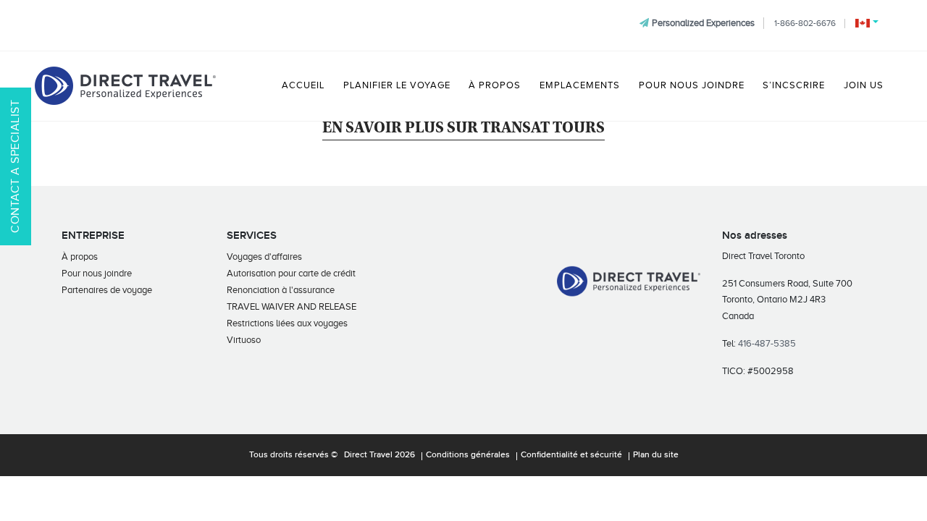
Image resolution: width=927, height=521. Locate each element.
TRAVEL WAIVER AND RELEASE (291, 306)
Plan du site (656, 455)
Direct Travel (368, 455)
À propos (495, 85)
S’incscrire (794, 85)
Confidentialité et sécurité (571, 455)
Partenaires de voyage (107, 289)
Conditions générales (468, 455)
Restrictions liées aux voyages (287, 323)
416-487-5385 (767, 343)
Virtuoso (244, 339)
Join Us (864, 85)
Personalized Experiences (703, 22)
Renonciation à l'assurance (281, 289)
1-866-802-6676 (805, 23)
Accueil (303, 85)
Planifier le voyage (396, 85)
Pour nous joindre (691, 85)
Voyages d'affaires (264, 256)
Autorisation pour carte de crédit (291, 273)
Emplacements (580, 85)
